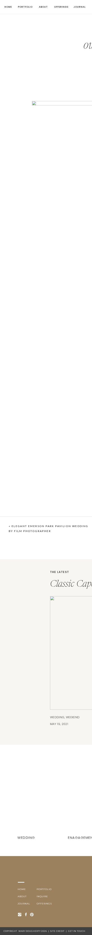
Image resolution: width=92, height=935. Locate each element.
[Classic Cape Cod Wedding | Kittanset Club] (26, 801)
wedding (57, 717)
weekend (72, 717)
